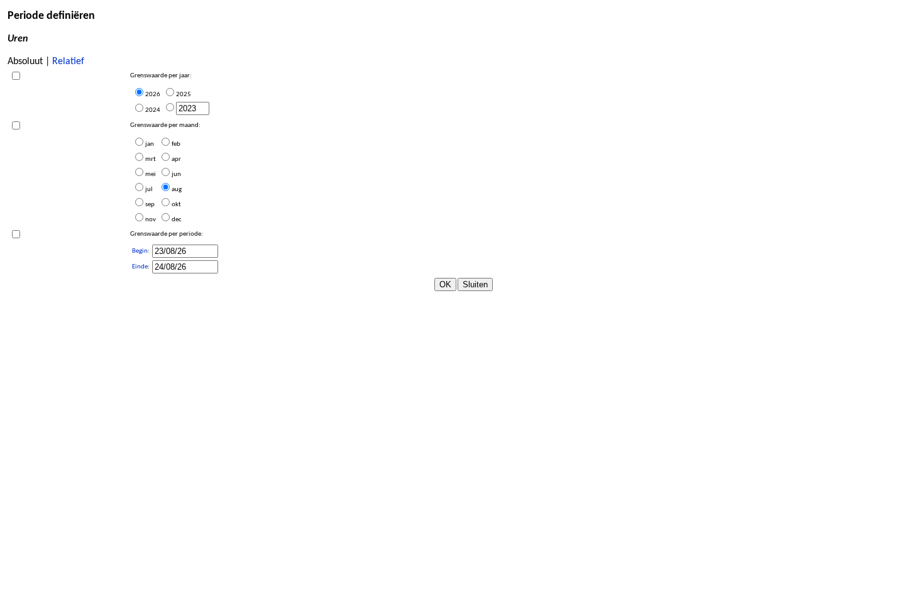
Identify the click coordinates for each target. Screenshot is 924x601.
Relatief (68, 62)
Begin (140, 251)
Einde (140, 266)
